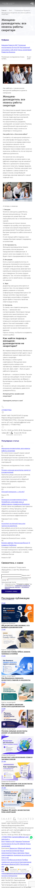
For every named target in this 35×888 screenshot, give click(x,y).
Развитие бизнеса (8, 52)
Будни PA (15, 47)
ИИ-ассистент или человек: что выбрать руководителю (15, 626)
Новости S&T (13, 45)
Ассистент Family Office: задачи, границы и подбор (15, 653)
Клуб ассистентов (12, 851)
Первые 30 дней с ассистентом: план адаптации (15, 811)
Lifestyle (22, 844)
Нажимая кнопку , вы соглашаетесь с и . (18, 586)
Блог (10, 10)
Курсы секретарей (25, 50)
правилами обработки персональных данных (17, 586)
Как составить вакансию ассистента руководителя (13, 705)
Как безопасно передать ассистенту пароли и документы (15, 679)
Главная (3, 10)
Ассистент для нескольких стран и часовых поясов (16, 758)
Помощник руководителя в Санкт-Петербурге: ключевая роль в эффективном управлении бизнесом (15, 502)
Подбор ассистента (14, 860)
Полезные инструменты (22, 10)
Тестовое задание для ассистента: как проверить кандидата (16, 785)
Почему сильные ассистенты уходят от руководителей (14, 732)
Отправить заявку (11, 591)
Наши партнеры (18, 853)
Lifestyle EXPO (14, 864)
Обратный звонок (24, 848)
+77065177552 (6, 410)
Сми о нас (5, 857)
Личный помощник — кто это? (12, 492)
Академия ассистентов (22, 855)
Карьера (4, 45)
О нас (3, 851)
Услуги (4, 860)
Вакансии (13, 848)
